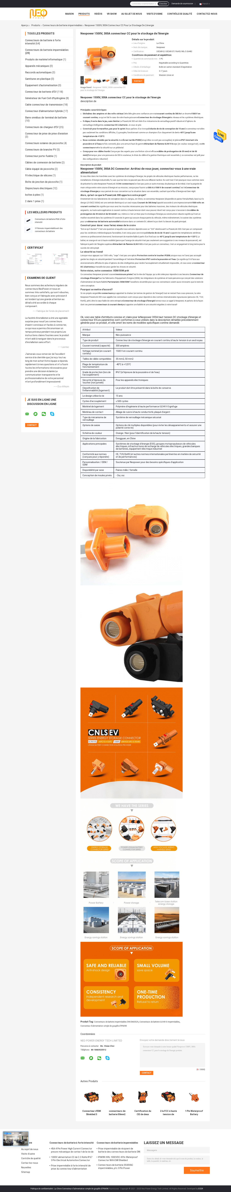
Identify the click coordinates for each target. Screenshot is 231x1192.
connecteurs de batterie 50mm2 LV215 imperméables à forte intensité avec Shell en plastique (117, 1113)
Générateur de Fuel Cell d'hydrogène (45, 98)
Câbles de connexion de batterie (43, 162)
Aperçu (24, 25)
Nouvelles (26, 1167)
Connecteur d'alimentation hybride (44, 111)
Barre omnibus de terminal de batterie (46, 117)
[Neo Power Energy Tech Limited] (38, 14)
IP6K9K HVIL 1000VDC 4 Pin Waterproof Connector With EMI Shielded (118, 1158)
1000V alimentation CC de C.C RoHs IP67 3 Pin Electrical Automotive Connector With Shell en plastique (71, 1159)
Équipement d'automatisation (41, 85)
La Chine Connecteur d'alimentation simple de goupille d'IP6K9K (81, 1189)
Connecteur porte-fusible (39, 156)
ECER (200, 1189)
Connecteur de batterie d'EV (41, 91)
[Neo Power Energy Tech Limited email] (29, 414)
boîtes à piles (32, 194)
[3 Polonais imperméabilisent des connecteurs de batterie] (28, 230)
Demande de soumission (182, 4)
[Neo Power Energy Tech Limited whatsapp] (37, 414)
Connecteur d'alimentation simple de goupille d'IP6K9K (103, 1026)
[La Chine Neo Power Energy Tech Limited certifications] (34, 259)
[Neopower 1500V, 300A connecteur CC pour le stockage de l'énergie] (102, 57)
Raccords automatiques (38, 72)
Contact (138, 81)
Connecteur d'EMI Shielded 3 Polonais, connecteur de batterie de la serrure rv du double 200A (91, 1113)
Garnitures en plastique (37, 78)
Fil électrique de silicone (38, 175)
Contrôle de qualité (179, 14)
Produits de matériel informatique (43, 59)
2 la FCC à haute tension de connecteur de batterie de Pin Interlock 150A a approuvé (168, 1113)
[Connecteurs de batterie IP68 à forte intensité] (28, 220)
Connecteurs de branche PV (40, 149)
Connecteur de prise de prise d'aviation (46, 133)
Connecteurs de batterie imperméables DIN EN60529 (116, 1022)
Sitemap (25, 1172)
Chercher (163, 4)
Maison (69, 14)
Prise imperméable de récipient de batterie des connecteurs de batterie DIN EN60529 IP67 (119, 1150)
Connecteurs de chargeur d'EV (41, 127)
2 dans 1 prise (32, 201)
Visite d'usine (154, 14)
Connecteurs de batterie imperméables (62, 25)
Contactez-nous (207, 14)
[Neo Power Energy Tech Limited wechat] (46, 414)
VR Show (112, 14)
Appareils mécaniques (37, 65)
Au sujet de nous (131, 14)
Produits (84, 14)
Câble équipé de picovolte (39, 168)
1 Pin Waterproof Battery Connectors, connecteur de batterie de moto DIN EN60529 (194, 1113)
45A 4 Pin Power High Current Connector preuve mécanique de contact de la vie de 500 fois (72, 1150)
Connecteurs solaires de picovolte (44, 143)
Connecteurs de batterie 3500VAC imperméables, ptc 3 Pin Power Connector (115, 1167)
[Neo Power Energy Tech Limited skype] (54, 414)
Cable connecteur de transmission (44, 104)
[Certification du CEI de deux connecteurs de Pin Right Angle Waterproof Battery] (143, 1097)
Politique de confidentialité (41, 1189)
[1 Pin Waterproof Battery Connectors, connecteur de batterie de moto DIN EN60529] (194, 1097)
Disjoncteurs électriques (38, 188)
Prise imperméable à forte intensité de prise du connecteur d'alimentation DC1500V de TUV (71, 1167)
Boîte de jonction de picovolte (42, 181)
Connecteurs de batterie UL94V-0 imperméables (159, 1022)
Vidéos (98, 14)
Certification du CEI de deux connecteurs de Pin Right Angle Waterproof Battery (142, 1113)
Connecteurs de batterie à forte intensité (72, 1143)
